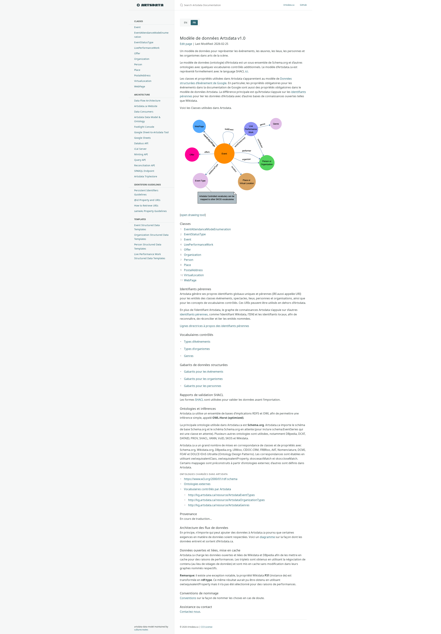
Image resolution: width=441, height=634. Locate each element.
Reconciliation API (144, 165)
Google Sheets (142, 137)
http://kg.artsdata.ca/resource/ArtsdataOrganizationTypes (226, 500)
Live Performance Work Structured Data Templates (149, 256)
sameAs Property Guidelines (150, 211)
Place (137, 70)
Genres (188, 356)
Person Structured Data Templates (147, 246)
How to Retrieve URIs (146, 205)
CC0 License (206, 626)
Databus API (141, 143)
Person (138, 64)
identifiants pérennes (194, 314)
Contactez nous (190, 611)
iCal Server (140, 148)
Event (137, 27)
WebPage (139, 86)
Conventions (188, 598)
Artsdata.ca (288, 4)
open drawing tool (193, 215)
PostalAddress (142, 75)
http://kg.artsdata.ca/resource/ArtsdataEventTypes (221, 495)
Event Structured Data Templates (147, 227)
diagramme (267, 537)
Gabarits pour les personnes (202, 386)
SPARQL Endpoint (144, 171)
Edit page (186, 44)
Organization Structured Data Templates (151, 237)
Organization (141, 58)
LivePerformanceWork (146, 47)
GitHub (303, 4)
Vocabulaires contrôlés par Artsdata (207, 489)
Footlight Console (144, 126)
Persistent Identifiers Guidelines (146, 192)
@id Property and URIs (147, 200)
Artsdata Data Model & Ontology (147, 119)
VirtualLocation (142, 81)
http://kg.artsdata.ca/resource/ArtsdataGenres (218, 505)
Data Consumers (143, 111)
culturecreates (141, 629)
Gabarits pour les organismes (203, 379)
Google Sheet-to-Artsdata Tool (151, 132)
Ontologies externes (197, 484)
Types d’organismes (197, 349)
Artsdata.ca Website (145, 106)
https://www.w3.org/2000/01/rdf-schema (210, 479)
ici (246, 71)
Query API (140, 159)
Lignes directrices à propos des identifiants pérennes (214, 326)
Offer (137, 53)
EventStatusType (143, 42)
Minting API (141, 154)
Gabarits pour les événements (203, 371)
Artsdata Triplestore (145, 176)
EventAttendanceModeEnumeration (151, 34)
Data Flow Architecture (147, 100)
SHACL (199, 400)
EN (185, 22)
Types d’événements (197, 341)
